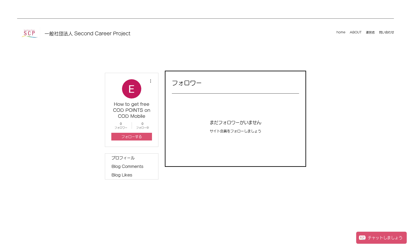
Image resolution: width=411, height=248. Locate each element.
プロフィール (123, 158)
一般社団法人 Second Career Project (87, 33)
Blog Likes (122, 175)
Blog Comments (127, 166)
